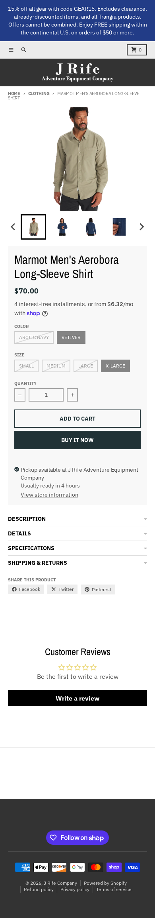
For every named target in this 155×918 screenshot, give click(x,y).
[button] (33, 227)
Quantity (25, 383)
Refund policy (39, 889)
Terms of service (114, 889)
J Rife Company (60, 883)
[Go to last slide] (13, 227)
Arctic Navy (34, 337)
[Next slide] (141, 227)
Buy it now (77, 440)
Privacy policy (74, 889)
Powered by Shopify (105, 883)
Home (14, 93)
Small (26, 366)
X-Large (115, 366)
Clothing (39, 93)
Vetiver (71, 337)
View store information (49, 494)
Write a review (77, 698)
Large (85, 366)
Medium (56, 366)
